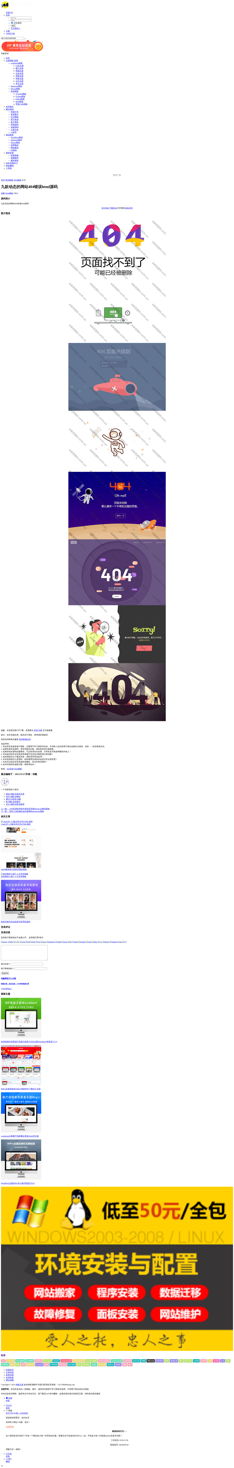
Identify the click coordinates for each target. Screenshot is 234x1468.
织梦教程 (15, 145)
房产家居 (15, 119)
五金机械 (127, 1361)
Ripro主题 (47, 1361)
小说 (210, 1361)
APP (3, 1361)
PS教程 (14, 150)
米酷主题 (5, 5)
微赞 (18, 1364)
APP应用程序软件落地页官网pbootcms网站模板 (25, 809)
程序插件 (10, 107)
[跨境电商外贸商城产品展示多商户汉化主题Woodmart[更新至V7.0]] (21, 1037)
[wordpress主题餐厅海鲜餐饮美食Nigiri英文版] (21, 1132)
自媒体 (94, 1364)
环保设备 (53, 1364)
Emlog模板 (20, 99)
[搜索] (25, 38)
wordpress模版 (17, 63)
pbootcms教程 (16, 140)
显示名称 (5, 964)
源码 (46, 1364)
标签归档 (10, 1375)
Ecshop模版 (20, 96)
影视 (228, 1361)
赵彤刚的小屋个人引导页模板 (13, 876)
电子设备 (71, 1364)
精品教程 (10, 135)
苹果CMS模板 (22, 104)
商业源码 (159, 1361)
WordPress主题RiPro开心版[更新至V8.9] (17, 1183)
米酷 (3, 193)
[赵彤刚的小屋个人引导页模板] (14, 874)
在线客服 (10, 1427)
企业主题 (19, 73)
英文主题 (19, 84)
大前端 (196, 1361)
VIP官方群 (10, 34)
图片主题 (19, 68)
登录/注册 (37, 730)
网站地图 (10, 1380)
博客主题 (19, 76)
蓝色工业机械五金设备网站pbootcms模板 (22, 811)
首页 (8, 58)
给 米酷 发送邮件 (13, 802)
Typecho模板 (21, 94)
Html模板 (19, 102)
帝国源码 (15, 125)
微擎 (12, 1364)
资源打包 (15, 112)
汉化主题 (19, 81)
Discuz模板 (15, 89)
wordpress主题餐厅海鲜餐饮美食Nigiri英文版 (20, 1136)
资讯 (130, 1364)
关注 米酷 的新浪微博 (15, 804)
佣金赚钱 (10, 166)
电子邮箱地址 (7, 968)
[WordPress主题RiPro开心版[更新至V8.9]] (21, 1179)
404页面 (10, 769)
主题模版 (12, 61)
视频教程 (15, 158)
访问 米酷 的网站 (13, 797)
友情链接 (10, 1378)
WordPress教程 (17, 137)
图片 (181, 1361)
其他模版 (15, 91)
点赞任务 (15, 130)
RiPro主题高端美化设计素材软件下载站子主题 (21, 1089)
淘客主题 (19, 78)
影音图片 (15, 114)
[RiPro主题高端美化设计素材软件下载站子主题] (21, 1085)
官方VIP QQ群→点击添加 (17, 1413)
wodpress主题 (66, 1361)
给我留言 (10, 1370)
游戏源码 (15, 127)
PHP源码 (38, 1361)
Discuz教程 (15, 143)
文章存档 (10, 1372)
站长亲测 (12, 163)
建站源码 (10, 109)
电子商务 (15, 122)
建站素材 (15, 160)
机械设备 (30, 1364)
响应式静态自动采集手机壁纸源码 (15, 922)
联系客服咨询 (25, 739)
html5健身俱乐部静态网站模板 (14, 869)
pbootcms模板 (16, 86)
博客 (143, 1361)
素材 (78, 1364)
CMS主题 (20, 66)
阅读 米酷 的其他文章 (15, 794)
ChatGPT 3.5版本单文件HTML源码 (16, 824)
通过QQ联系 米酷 (13, 799)
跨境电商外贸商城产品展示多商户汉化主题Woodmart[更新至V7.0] (29, 1042)
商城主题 (19, 71)
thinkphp (56, 1361)
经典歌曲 (15, 155)
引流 (222, 1361)
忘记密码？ (15, 28)
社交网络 (15, 117)
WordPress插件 (91, 1361)
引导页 (216, 1361)
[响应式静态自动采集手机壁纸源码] (21, 919)
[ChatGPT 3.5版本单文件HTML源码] (17, 822)
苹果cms (110, 1364)
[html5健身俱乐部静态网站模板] (21, 867)
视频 (124, 1364)
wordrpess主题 (117, 1361)
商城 (166, 1361)
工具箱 (9, 168)
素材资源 (10, 153)
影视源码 (5, 1364)
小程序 (14, 132)
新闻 (23, 1364)
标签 (3, 1355)
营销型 (118, 1364)
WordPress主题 (78, 1361)
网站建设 (15, 148)
